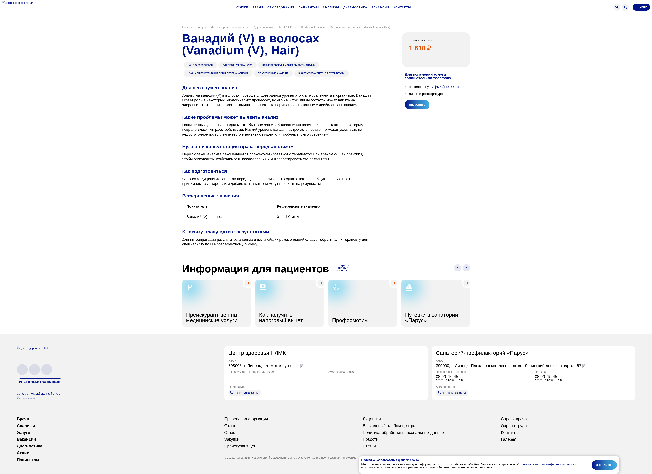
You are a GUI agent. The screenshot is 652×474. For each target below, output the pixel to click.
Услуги (242, 7)
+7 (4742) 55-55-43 (444, 87)
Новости (370, 439)
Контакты (402, 7)
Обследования (280, 7)
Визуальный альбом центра (389, 426)
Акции (23, 453)
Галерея (508, 439)
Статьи (369, 446)
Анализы (331, 7)
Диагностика (355, 7)
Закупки (231, 439)
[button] (187, 27)
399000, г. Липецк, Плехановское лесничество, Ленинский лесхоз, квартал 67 (509, 366)
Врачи (257, 7)
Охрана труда (514, 426)
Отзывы (231, 426)
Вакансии (380, 7)
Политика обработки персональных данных (403, 433)
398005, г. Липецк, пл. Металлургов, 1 (264, 366)
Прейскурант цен (240, 446)
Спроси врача (514, 419)
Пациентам (308, 7)
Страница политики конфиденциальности (546, 464)
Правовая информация (246, 419)
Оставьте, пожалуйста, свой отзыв (38, 393)
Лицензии (372, 419)
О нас (229, 433)
